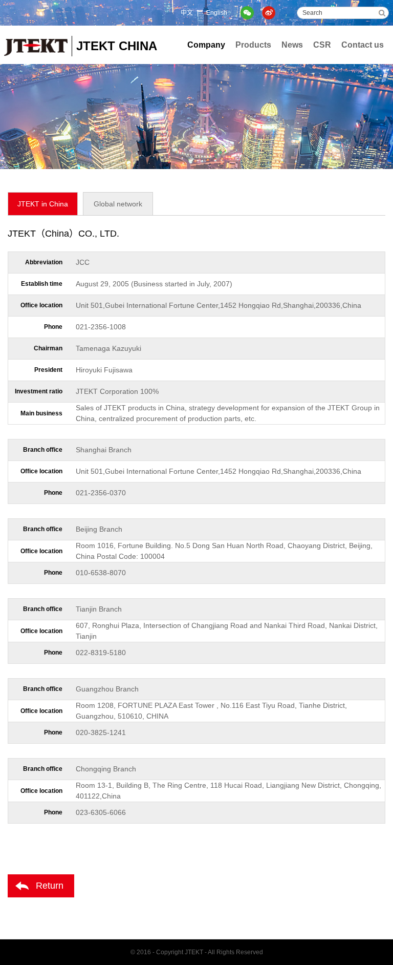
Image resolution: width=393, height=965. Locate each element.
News (292, 44)
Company (206, 44)
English (216, 12)
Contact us (362, 44)
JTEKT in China (42, 204)
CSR (322, 44)
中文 (187, 12)
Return (49, 885)
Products (253, 44)
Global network (118, 204)
